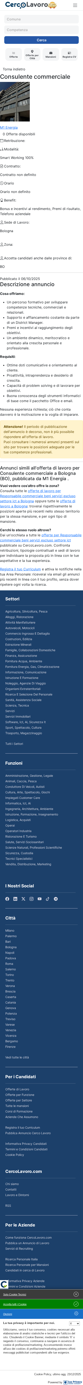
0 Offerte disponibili (19, 134)
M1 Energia (9, 127)
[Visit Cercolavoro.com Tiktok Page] (48, 899)
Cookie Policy (42, 1374)
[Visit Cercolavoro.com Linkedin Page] (15, 899)
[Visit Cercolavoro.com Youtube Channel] (40, 899)
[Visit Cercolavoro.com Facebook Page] (7, 899)
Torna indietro (14, 69)
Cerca (41, 40)
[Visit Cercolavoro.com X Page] (23, 899)
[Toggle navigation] (75, 5)
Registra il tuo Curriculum (20, 569)
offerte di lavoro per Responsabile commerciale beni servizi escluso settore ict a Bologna (38, 496)
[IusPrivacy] (72, 1382)
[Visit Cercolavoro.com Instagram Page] (31, 899)
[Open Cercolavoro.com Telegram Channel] (56, 899)
